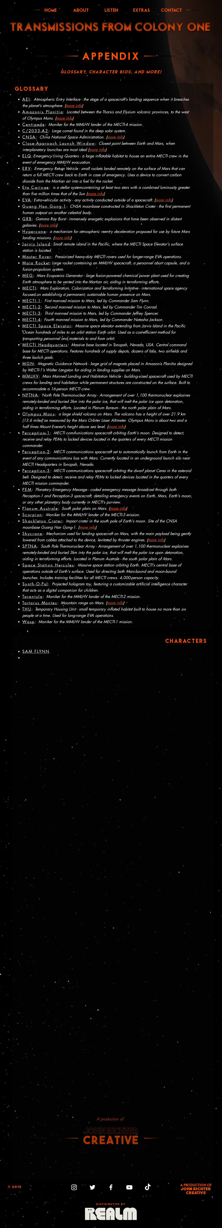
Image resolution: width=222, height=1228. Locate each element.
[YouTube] (129, 1187)
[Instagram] (74, 1187)
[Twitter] (92, 1187)
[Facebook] (111, 1187)
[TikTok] (148, 1187)
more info (64, 118)
